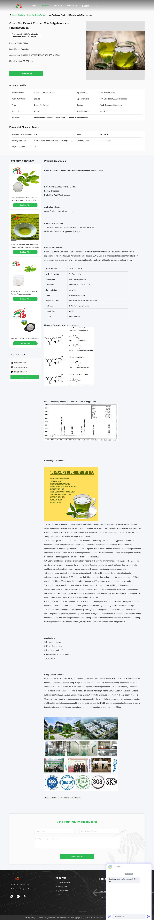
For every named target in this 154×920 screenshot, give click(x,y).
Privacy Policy (30, 918)
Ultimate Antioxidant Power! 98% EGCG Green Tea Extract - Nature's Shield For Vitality (25, 200)
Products (45, 6)
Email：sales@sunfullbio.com (23, 889)
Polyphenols (57, 798)
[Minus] (148, 866)
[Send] (148, 916)
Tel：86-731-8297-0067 (21, 885)
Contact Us (72, 6)
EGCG (66, 798)
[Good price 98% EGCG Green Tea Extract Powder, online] (25, 321)
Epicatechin (75, 798)
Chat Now (25, 74)
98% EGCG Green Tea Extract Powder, (25, 338)
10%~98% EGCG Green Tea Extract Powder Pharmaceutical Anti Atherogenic (24, 294)
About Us (58, 6)
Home (33, 6)
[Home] (18, 6)
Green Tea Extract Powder (36, 15)
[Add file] (109, 916)
